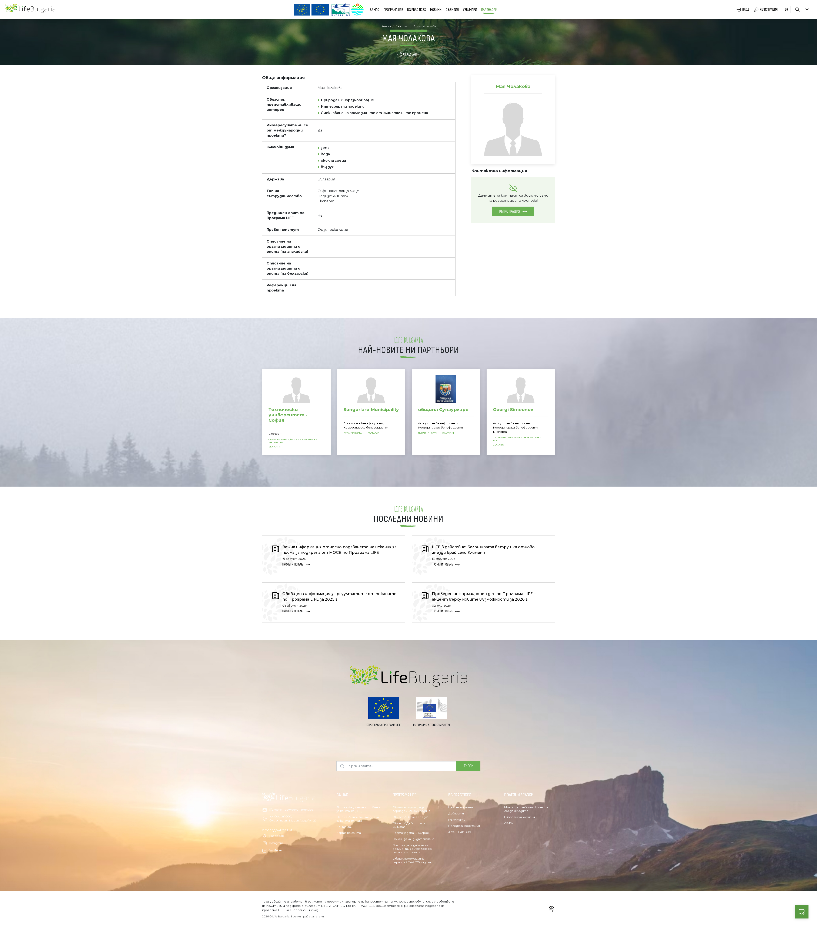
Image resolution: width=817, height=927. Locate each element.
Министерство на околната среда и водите (526, 809)
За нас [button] (374, 9)
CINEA (508, 823)
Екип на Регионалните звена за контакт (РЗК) (358, 818)
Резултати (456, 819)
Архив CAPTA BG (460, 832)
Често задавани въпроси (411, 832)
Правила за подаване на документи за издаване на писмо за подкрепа (412, 848)
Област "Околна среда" (410, 817)
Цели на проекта (461, 807)
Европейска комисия (519, 817)
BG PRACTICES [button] (416, 9)
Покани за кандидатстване (413, 839)
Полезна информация (464, 825)
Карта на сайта (349, 832)
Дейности (456, 813)
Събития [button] (452, 9)
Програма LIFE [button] (393, 9)
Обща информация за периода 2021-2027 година (411, 809)
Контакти (345, 826)
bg (786, 9)
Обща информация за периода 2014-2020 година (412, 860)
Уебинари (470, 9)
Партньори (489, 9)
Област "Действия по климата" (409, 824)
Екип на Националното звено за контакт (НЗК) (358, 809)
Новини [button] (435, 9)
